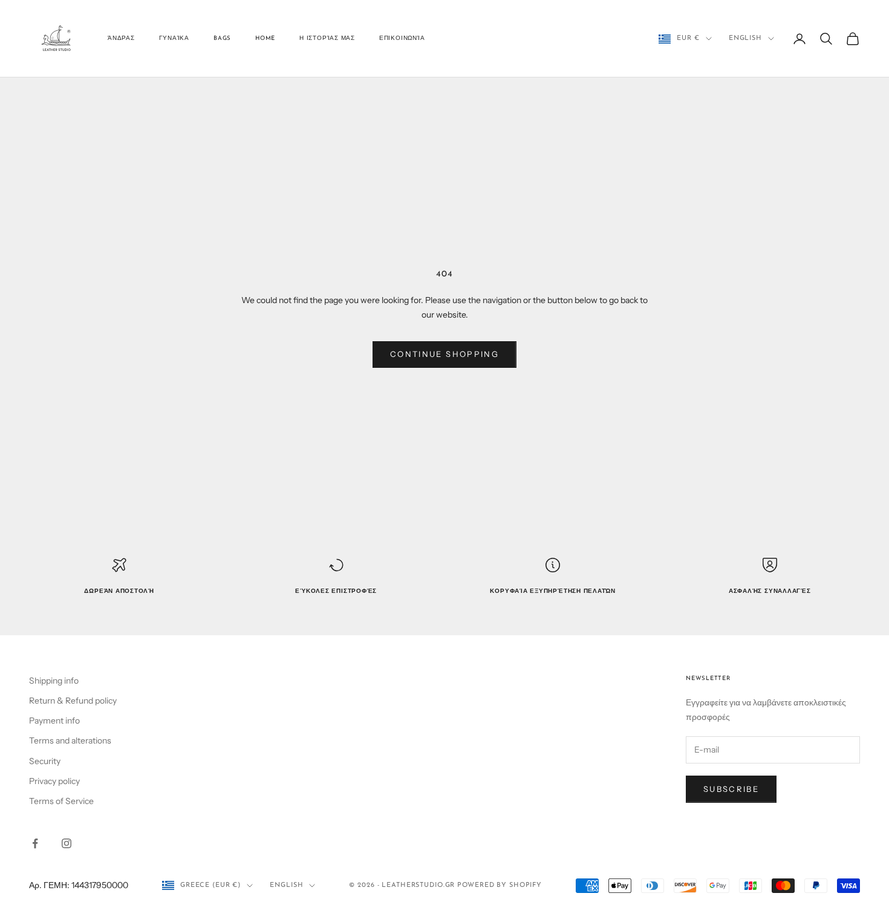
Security (44, 761)
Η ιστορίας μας (327, 38)
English (745, 38)
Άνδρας (121, 38)
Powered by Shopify (499, 885)
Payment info (54, 720)
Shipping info (54, 680)
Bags (222, 38)
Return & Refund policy (73, 700)
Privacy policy (54, 781)
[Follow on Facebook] (35, 843)
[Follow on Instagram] (66, 843)
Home (265, 38)
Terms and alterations (70, 740)
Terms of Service (61, 801)
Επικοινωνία (402, 38)
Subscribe (731, 789)
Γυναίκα (174, 38)
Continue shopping (444, 354)
